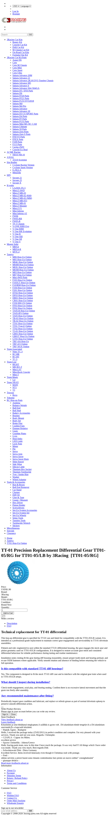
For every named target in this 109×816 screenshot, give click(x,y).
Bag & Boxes (18, 484)
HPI (9, 175)
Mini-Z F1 (17, 208)
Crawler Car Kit (19, 44)
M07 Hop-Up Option (22, 275)
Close (13, 714)
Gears (15, 431)
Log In (15, 11)
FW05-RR (17, 218)
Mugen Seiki (12, 244)
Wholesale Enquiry (15, 803)
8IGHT (15, 364)
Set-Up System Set (20, 513)
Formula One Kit (20, 55)
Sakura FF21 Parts (20, 98)
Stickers (16, 525)
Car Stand (16, 490)
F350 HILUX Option (22, 303)
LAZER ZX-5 (19, 188)
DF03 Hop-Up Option (22, 295)
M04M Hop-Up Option (23, 264)
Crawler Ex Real (20, 149)
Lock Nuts (17, 444)
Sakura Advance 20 (21, 111)
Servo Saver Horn (20, 459)
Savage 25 (17, 180)
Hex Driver (17, 502)
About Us (11, 770)
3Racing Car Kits (14, 39)
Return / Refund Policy (17, 778)
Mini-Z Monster (19, 206)
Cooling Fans (18, 426)
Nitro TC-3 (17, 351)
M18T (15, 385)
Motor (15, 446)
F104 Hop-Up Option (22, 287)
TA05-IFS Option (20, 313)
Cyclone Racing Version (23, 165)
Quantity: (5, 607)
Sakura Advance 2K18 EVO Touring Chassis (32, 80)
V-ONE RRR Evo (20, 226)
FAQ (9, 626)
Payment (11, 773)
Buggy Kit (17, 42)
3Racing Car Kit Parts (17, 57)
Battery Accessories (21, 413)
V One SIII (17, 236)
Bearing (16, 415)
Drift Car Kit (18, 47)
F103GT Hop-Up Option (23, 282)
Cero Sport (17, 70)
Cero (14, 62)
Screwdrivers (18, 507)
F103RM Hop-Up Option (24, 285)
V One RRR (18, 229)
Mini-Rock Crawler (21, 372)
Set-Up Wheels (19, 515)
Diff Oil (16, 495)
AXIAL (10, 157)
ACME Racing (13, 152)
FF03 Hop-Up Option (22, 305)
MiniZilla (16, 172)
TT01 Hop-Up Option (22, 323)
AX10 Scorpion (19, 160)
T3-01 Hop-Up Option (22, 331)
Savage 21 (17, 178)
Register (16, 14)
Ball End (16, 408)
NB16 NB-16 (18, 154)
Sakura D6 (17, 93)
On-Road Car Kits (20, 52)
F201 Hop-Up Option (22, 290)
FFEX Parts (17, 139)
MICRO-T (17, 367)
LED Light (17, 441)
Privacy (10, 780)
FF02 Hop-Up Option (22, 308)
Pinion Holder (18, 505)
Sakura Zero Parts (20, 131)
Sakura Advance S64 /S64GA (25, 88)
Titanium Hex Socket (22, 469)
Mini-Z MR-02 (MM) (22, 198)
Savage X (16, 183)
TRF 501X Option (20, 346)
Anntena (16, 403)
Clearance (11, 533)
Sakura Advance (19, 108)
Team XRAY (13, 382)
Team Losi (11, 362)
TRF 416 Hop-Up (20, 341)
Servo (15, 451)
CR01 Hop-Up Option (22, 300)
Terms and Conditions (17, 783)
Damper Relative (20, 428)
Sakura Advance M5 (21, 83)
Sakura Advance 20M (22, 75)
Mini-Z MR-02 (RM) (22, 195)
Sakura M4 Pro (19, 106)
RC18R (15, 354)
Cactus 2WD (18, 147)
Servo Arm (17, 454)
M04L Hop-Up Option (22, 262)
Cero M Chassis (19, 65)
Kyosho (10, 185)
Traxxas (10, 392)
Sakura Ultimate (19, 126)
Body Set (16, 421)
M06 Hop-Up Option (22, 257)
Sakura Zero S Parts (21, 134)
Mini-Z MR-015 (19, 201)
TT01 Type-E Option (22, 326)
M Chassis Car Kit (20, 50)
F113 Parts (17, 144)
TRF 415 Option (20, 344)
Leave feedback (8, 722)
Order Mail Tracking (16, 800)
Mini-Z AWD (18, 190)
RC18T (15, 357)
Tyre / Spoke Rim (20, 474)
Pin (13, 449)
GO (30, 35)
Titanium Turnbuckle (21, 472)
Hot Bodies (12, 162)
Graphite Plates (19, 433)
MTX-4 (15, 252)
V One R (16, 234)
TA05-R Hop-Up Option (23, 311)
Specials (10, 531)
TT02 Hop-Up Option (22, 328)
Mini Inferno (18, 211)
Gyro (14, 436)
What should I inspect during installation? (25, 682)
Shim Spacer (18, 461)
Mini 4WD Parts (19, 277)
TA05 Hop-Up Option (22, 316)
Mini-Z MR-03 (19, 193)
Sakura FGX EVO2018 (23, 101)
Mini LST (16, 369)
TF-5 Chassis (18, 224)
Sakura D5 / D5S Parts (22, 91)
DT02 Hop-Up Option (22, 293)
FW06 (15, 216)
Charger (16, 492)
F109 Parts (17, 142)
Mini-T (15, 374)
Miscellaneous (13, 528)
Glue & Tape (18, 497)
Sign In (5, 714)
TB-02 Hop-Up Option (22, 321)
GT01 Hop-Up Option (22, 339)
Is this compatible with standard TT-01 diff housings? (32, 668)
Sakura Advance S (20, 85)
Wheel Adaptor (19, 479)
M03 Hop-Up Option (22, 272)
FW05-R (16, 221)
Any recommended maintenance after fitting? (27, 695)
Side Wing (17, 464)
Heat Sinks (17, 438)
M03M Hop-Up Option (23, 270)
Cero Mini (17, 68)
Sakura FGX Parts (20, 121)
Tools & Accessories (16, 482)
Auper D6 (17, 60)
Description (12, 623)
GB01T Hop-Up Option (23, 336)
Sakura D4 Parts (19, 116)
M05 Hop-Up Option (22, 259)
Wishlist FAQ (13, 795)
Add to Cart (7, 613)
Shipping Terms (14, 775)
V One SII (17, 239)
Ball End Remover (20, 487)
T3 (13, 390)
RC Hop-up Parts (14, 400)
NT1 (14, 387)
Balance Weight (19, 405)
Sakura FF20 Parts (20, 96)
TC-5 (14, 359)
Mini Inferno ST (19, 213)
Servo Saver (17, 456)
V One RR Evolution (22, 231)
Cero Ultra (17, 73)
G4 (13, 380)
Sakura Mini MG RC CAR (24, 124)
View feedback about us (12, 719)
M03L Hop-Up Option (22, 267)
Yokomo (10, 397)
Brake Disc (17, 423)
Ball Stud (16, 410)
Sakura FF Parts (19, 119)
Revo (14, 395)
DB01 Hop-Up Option (22, 298)
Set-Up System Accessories (24, 510)
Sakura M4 (17, 103)
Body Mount (18, 418)
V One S (16, 241)
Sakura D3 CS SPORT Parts (25, 114)
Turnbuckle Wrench (21, 523)
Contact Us (12, 798)
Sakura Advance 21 (21, 78)
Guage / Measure (20, 500)
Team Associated (14, 349)
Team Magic (12, 377)
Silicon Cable (18, 467)
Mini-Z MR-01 (19, 203)
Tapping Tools (18, 520)
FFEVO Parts (18, 137)
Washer (15, 477)
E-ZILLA (16, 170)
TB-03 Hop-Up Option (22, 318)
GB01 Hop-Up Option (22, 334)
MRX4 (15, 247)
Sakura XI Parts (19, 129)
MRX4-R (16, 249)
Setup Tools (17, 518)
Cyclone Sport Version (22, 167)
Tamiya (10, 254)
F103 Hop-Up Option (22, 280)
